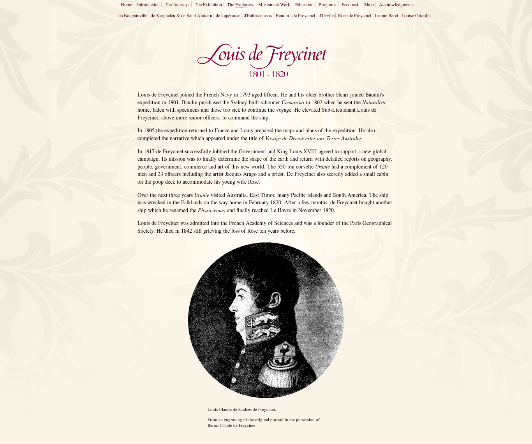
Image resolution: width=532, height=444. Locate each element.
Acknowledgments (396, 4)
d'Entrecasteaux (258, 15)
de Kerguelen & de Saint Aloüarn (181, 15)
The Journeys (177, 4)
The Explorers (240, 4)
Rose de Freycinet (354, 15)
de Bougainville (132, 15)
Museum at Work (274, 4)
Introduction (148, 4)
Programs (327, 4)
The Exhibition (208, 4)
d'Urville (327, 15)
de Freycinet (303, 15)
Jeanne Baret (386, 15)
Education (304, 4)
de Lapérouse (228, 15)
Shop (369, 4)
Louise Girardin (416, 15)
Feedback (350, 4)
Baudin (282, 15)
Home (126, 4)
